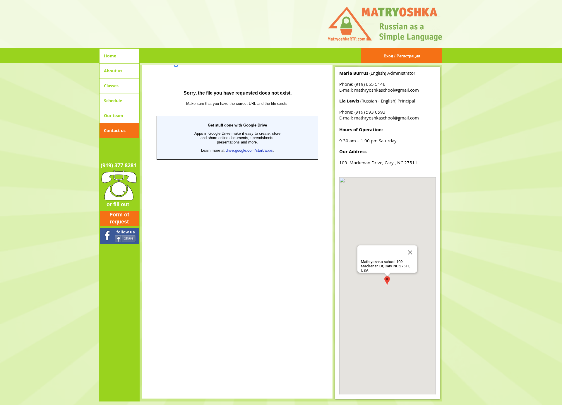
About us (113, 71)
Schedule (113, 100)
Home (110, 56)
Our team (113, 115)
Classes (111, 85)
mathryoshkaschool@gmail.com (386, 90)
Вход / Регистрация (402, 56)
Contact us (115, 130)
